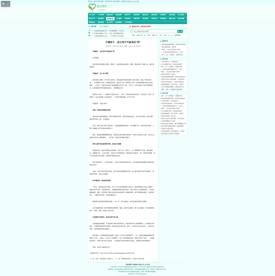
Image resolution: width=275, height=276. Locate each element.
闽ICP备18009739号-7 (131, 267)
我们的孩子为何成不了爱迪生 (170, 133)
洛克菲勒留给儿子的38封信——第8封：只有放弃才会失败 (179, 131)
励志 (133, 35)
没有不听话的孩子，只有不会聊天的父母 (173, 82)
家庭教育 (105, 26)
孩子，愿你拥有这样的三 (117, 33)
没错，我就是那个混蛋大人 (104, 259)
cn (169, 35)
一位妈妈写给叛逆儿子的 (101, 30)
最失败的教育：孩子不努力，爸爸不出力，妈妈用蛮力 (178, 84)
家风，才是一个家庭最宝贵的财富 (171, 89)
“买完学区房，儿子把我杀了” (170, 61)
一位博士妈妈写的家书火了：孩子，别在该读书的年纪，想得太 (181, 50)
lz (172, 35)
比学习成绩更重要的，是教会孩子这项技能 (174, 87)
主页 (100, 26)
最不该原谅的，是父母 (169, 45)
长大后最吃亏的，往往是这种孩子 (172, 56)
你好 (148, 35)
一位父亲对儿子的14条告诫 (118, 36)
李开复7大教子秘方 (167, 128)
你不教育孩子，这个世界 (117, 30)
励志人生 (139, 35)
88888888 (178, 35)
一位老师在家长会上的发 (101, 36)
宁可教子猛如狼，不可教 (101, 33)
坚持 (127, 162)
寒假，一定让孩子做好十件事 (171, 48)
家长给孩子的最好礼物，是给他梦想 (172, 126)
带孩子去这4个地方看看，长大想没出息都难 (175, 79)
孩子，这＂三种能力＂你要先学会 (172, 53)
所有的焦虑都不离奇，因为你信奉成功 (173, 77)
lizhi (165, 35)
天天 (160, 35)
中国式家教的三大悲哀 (168, 121)
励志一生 (155, 35)
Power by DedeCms (158, 267)
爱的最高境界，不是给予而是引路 (133, 259)
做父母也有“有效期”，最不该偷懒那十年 (173, 123)
